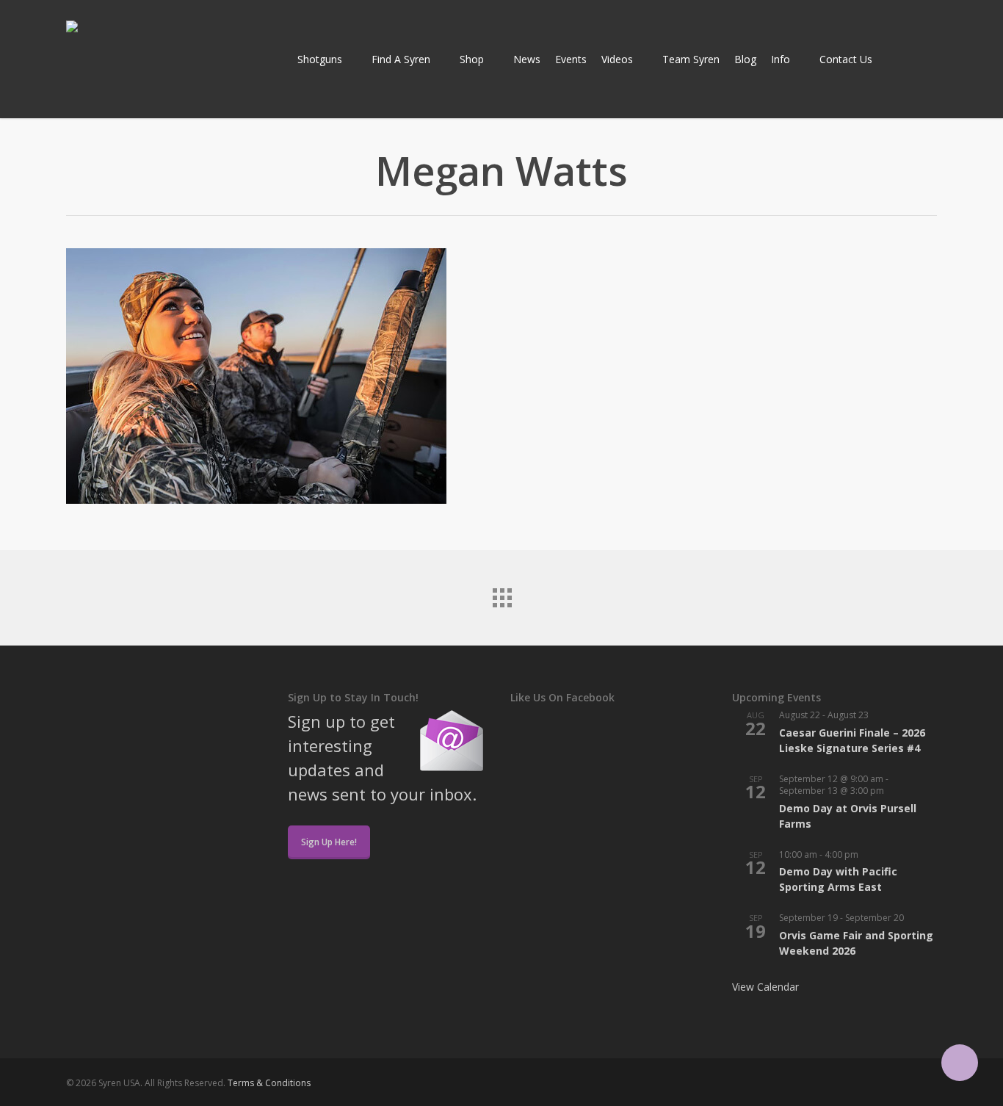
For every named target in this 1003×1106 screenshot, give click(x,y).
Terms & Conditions (269, 1083)
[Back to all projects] (501, 594)
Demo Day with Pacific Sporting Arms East (838, 879)
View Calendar (765, 987)
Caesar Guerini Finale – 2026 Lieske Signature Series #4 (852, 740)
